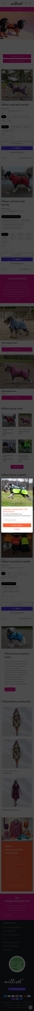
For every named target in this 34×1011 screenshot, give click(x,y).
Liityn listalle (17, 525)
